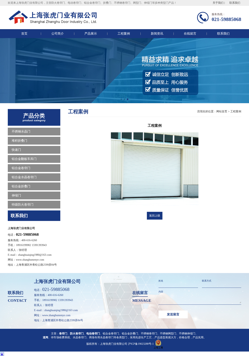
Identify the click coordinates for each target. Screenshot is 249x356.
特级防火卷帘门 (22, 204)
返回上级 (154, 215)
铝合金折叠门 (21, 186)
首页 (24, 33)
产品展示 (90, 33)
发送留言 (173, 314)
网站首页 (221, 111)
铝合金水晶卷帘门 (24, 177)
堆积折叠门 (19, 140)
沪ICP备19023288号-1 (141, 343)
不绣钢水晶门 (21, 131)
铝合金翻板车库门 (24, 159)
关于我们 (218, 2)
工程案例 (123, 33)
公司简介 (57, 33)
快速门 (16, 149)
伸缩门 (16, 195)
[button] (121, 99)
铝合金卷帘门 (21, 168)
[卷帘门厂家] (54, 17)
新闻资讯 (157, 33)
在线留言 (190, 33)
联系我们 (234, 2)
